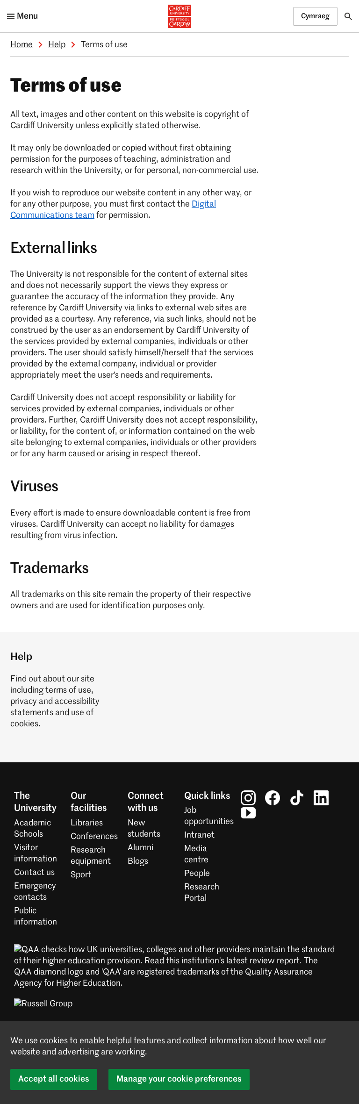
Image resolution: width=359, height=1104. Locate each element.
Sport (81, 875)
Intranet (199, 835)
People (197, 873)
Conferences (94, 836)
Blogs (138, 861)
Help (56, 45)
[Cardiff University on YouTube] (248, 813)
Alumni (140, 848)
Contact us (34, 872)
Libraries (87, 823)
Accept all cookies (53, 1079)
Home (21, 45)
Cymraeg (315, 16)
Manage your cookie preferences (179, 1079)
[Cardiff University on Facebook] (272, 798)
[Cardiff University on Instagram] (248, 798)
